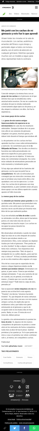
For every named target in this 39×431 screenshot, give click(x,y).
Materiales (25, 14)
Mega (19, 391)
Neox (27, 386)
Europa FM (19, 395)
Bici (10, 14)
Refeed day (31, 1)
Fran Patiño (7, 357)
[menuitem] (10, 13)
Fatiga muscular (10, 1)
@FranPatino (13, 346)
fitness (30, 357)
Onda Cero (11, 395)
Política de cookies (11, 423)
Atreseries (27, 391)
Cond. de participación (26, 423)
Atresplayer (15, 400)
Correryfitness (8, 363)
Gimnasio (19, 357)
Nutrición (35, 14)
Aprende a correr (21, 1)
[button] (35, 7)
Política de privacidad (23, 419)
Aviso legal (11, 419)
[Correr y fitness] (4, 13)
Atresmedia (19, 381)
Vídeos (16, 14)
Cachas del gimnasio (25, 363)
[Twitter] (15, 428)
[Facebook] (24, 428)
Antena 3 (11, 386)
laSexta (19, 386)
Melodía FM (27, 395)
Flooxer (25, 400)
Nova (11, 391)
